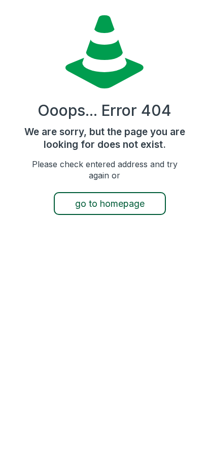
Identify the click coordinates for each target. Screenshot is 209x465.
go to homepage (110, 203)
